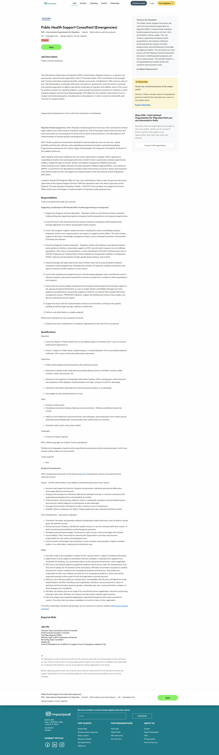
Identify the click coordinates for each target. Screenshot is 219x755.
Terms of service (151, 742)
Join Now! (142, 716)
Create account (138, 3)
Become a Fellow (85, 739)
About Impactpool (151, 732)
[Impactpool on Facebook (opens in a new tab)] (47, 747)
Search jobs (82, 728)
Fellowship (115, 3)
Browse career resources (88, 732)
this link (82, 474)
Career (147, 728)
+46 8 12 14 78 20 (51, 724)
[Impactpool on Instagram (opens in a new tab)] (62, 747)
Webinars (82, 746)
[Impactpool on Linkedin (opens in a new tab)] (54, 747)
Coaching (94, 3)
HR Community (117, 735)
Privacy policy (149, 739)
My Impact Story (84, 742)
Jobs (74, 3)
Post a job (115, 728)
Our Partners (116, 739)
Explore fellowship (142, 105)
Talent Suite (115, 732)
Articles (83, 3)
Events (104, 3)
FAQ (146, 735)
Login (152, 3)
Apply (51, 47)
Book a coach (83, 735)
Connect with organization (155, 145)
